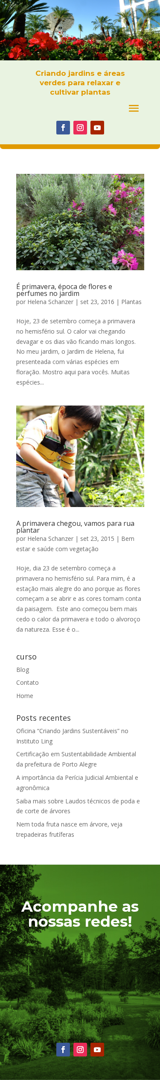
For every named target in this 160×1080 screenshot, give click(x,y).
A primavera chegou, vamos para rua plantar (75, 527)
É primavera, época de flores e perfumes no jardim (64, 290)
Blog (22, 669)
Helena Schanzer (50, 302)
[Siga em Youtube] (97, 127)
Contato (27, 682)
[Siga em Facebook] (63, 127)
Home (24, 696)
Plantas (131, 302)
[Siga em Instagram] (80, 127)
